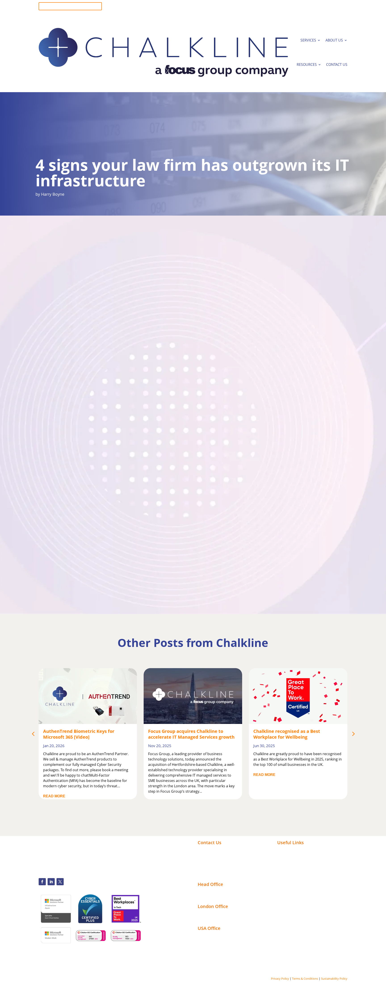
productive (84, 439)
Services (308, 40)
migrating (147, 339)
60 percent (109, 360)
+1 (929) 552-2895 (212, 855)
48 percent (231, 399)
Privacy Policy (280, 979)
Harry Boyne (52, 194)
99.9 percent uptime (242, 432)
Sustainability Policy (334, 979)
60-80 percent (92, 322)
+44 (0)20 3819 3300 (214, 849)
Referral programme (216, 874)
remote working (199, 370)
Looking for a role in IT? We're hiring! (70, 6)
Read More (159, 775)
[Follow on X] (60, 881)
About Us (334, 40)
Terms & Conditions (305, 979)
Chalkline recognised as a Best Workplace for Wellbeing (181, 734)
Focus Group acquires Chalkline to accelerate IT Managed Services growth (86, 734)
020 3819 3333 (335, 8)
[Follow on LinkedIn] (51, 881)
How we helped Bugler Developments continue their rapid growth (294, 734)
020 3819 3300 (335, 4)
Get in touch (129, 537)
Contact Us (336, 64)
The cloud (65, 530)
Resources (307, 64)
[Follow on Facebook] (42, 881)
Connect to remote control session (228, 869)
